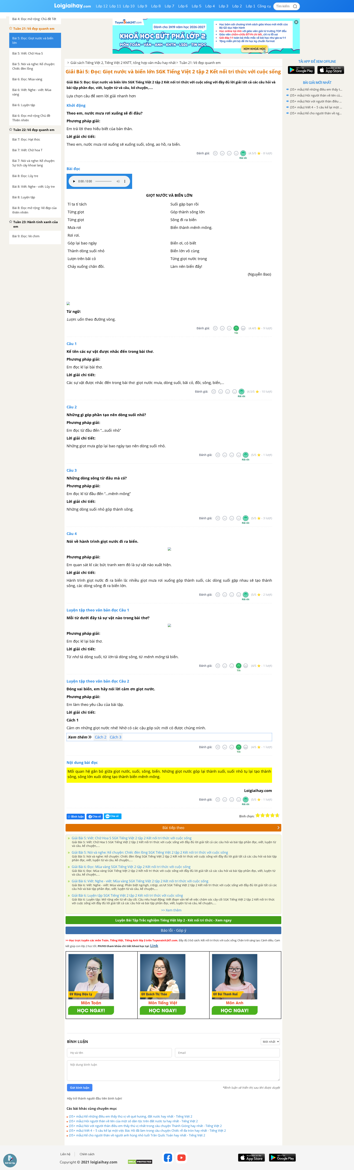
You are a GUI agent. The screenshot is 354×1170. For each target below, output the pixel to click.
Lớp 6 (183, 6)
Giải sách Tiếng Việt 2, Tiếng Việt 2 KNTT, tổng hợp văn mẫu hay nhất (123, 62)
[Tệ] (222, 153)
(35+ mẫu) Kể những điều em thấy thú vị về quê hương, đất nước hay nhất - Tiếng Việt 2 (130, 1116)
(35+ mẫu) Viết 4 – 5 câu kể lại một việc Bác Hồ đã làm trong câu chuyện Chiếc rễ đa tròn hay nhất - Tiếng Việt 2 (147, 1130)
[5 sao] (277, 815)
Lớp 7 (169, 6)
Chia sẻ (96, 816)
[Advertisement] (317, 181)
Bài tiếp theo (173, 827)
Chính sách (87, 1154)
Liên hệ (65, 1154)
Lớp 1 (250, 6)
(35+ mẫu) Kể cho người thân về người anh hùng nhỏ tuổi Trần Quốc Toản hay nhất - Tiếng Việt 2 (137, 1135)
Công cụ (264, 6)
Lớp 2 (237, 6)
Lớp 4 (210, 6)
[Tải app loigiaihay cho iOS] (330, 70)
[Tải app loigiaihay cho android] (300, 70)
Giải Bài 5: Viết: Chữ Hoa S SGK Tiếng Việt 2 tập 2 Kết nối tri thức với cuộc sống (131, 838)
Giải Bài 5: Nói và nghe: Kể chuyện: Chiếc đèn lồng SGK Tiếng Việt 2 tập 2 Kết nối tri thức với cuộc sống (149, 852)
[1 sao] (257, 815)
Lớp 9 (142, 6)
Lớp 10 (129, 6)
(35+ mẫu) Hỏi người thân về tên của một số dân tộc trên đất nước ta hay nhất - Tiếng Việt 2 (133, 1121)
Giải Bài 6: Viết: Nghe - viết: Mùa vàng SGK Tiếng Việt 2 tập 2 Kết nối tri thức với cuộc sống (139, 881)
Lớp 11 (115, 6)
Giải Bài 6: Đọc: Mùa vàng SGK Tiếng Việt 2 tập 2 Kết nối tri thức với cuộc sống (131, 866)
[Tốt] (236, 153)
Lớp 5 (196, 6)
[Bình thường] (229, 153)
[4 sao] (272, 815)
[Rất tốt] (243, 153)
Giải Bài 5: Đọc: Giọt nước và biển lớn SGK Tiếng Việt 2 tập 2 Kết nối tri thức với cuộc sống (173, 71)
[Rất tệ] (215, 153)
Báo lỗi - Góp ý (173, 930)
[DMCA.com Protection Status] (140, 1163)
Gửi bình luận (79, 1087)
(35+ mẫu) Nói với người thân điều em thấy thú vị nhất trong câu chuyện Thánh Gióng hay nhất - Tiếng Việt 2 (145, 1126)
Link (154, 945)
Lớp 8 (156, 6)
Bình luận (77, 816)
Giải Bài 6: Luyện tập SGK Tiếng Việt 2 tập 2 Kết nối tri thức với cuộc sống (127, 895)
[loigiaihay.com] (72, 8)
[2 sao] (262, 815)
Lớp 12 (102, 6)
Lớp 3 (223, 6)
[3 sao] (267, 815)
